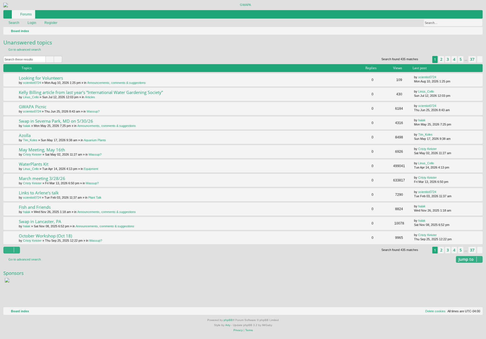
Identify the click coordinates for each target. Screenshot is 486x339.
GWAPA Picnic (32, 106)
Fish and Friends (35, 207)
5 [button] (461, 59)
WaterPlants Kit (33, 164)
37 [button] (472, 59)
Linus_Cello (31, 97)
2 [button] (441, 59)
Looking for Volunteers (41, 78)
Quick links (9, 15)
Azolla (25, 135)
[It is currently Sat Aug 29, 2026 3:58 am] (477, 31)
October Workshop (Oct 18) (45, 236)
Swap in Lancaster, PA (40, 221)
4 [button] (454, 59)
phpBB (228, 320)
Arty (227, 325)
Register (50, 23)
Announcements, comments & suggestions (116, 82)
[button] (425, 59)
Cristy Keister (32, 154)
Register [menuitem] (479, 15)
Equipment (91, 168)
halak (26, 125)
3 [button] (448, 59)
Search (13, 23)
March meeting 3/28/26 (42, 178)
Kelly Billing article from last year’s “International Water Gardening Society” (91, 92)
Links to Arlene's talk (39, 193)
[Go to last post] (439, 77)
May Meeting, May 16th (42, 149)
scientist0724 (32, 82)
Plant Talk (95, 197)
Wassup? (93, 111)
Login (32, 23)
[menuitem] (461, 14)
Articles (90, 97)
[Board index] (243, 5)
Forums (26, 14)
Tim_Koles (30, 140)
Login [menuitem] (471, 15)
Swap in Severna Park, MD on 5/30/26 (56, 121)
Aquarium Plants (95, 140)
